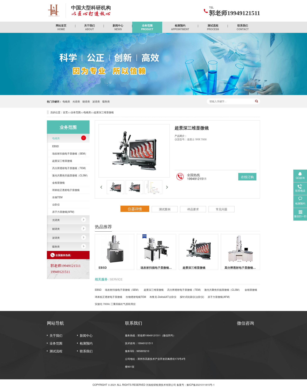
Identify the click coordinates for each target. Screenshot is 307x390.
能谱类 (86, 101)
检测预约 (180, 27)
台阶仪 (56, 204)
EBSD (55, 146)
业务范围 (147, 27)
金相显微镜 (58, 182)
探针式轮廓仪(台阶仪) (192, 297)
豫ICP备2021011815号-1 (201, 384)
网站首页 (61, 27)
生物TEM (57, 197)
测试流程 (213, 27)
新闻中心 (118, 27)
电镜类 (66, 101)
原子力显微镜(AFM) (63, 211)
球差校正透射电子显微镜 (66, 190)
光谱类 (76, 101)
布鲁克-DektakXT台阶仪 (163, 297)
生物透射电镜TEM (136, 297)
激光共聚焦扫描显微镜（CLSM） (70, 175)
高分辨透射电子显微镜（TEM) (69, 168)
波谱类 (96, 101)
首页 (65, 112)
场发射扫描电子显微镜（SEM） (69, 153)
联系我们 (243, 27)
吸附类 (106, 101)
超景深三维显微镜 (104, 112)
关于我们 (89, 27)
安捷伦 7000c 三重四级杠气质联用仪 (115, 304)
